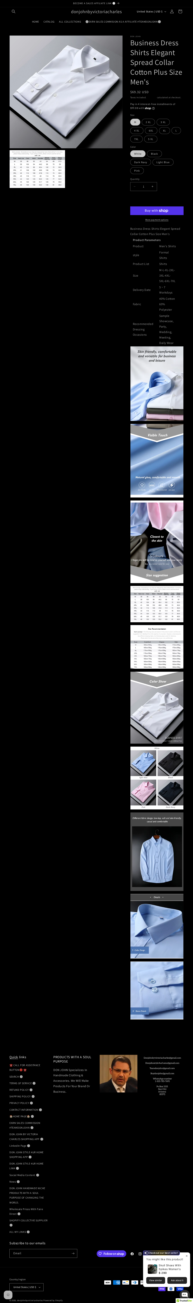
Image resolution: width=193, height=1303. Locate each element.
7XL (136, 139)
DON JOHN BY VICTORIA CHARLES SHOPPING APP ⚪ (26, 1137)
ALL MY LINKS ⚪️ (19, 1232)
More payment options (156, 219)
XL (164, 130)
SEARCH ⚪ (16, 1076)
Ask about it (177, 1280)
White (138, 153)
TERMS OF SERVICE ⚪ (22, 1083)
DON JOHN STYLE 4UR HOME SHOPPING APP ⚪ (26, 1155)
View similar (155, 1280)
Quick (13, 1057)
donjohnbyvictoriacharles (30, 1300)
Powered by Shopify (53, 1300)
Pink (137, 170)
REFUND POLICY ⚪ (21, 1090)
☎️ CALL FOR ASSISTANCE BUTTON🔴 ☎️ (24, 1067)
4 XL (136, 130)
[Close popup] (187, 1256)
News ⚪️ (14, 1181)
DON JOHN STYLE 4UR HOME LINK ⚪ (26, 1166)
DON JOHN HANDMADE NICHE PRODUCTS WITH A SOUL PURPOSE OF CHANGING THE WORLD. (27, 1195)
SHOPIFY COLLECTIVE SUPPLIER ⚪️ (28, 1223)
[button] (13, 11)
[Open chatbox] (184, 1295)
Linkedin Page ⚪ (19, 1145)
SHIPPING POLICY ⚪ (22, 1096)
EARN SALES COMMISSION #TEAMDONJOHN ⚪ (24, 1125)
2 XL (148, 122)
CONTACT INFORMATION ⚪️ (25, 1109)
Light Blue (163, 162)
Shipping (152, 97)
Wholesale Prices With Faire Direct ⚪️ (26, 1211)
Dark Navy (140, 162)
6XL (151, 130)
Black (154, 153)
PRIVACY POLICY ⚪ (21, 1103)
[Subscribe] (73, 1253)
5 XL (150, 139)
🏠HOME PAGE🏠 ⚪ (21, 1116)
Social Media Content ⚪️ (24, 1175)
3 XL (163, 122)
